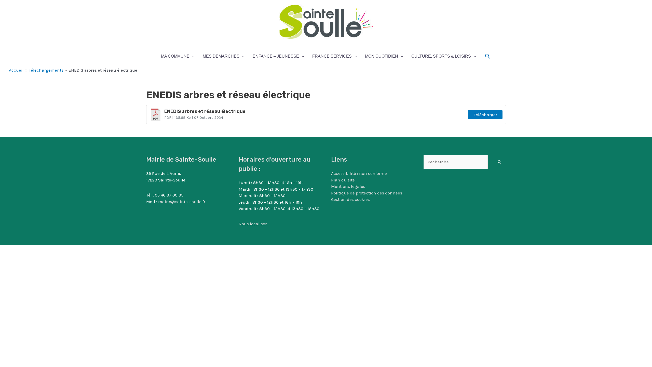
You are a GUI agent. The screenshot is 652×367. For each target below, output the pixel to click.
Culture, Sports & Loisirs (441, 56)
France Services (332, 56)
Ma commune (175, 56)
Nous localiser (253, 223)
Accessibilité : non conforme (359, 173)
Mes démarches (221, 56)
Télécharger (485, 114)
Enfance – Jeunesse (276, 56)
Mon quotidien (381, 56)
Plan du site (343, 179)
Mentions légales (348, 186)
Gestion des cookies (350, 199)
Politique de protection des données (366, 192)
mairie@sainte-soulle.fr (181, 201)
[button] (487, 56)
